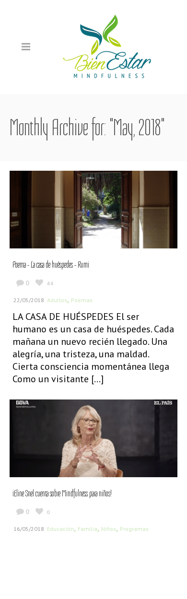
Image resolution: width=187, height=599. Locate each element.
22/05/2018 (28, 300)
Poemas (82, 300)
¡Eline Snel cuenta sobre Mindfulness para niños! (62, 493)
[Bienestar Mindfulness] (108, 46)
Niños (108, 528)
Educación (60, 528)
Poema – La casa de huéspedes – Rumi (50, 264)
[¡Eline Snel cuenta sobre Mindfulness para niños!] (93, 437)
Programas (134, 528)
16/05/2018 (28, 528)
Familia (87, 528)
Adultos (57, 300)
